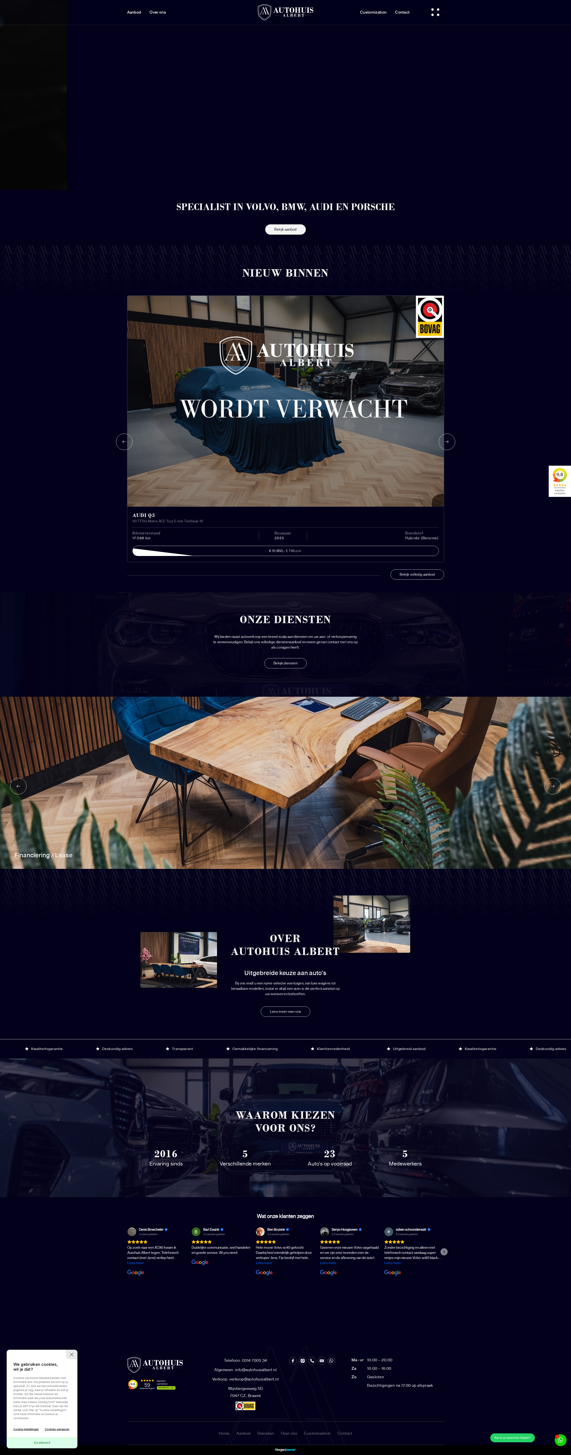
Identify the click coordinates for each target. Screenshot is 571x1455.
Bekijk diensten (285, 663)
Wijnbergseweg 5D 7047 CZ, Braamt (245, 1392)
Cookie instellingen (26, 1429)
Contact (402, 12)
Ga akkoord (42, 1442)
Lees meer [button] (135, 1263)
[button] (127, 1251)
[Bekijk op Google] (131, 1231)
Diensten (265, 1433)
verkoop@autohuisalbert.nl (245, 1379)
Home (224, 1433)
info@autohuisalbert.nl (245, 1369)
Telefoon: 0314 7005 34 (245, 1360)
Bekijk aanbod (285, 229)
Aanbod (134, 12)
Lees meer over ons (285, 1011)
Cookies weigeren (57, 1429)
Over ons (157, 12)
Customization (373, 12)
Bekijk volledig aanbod (417, 574)
